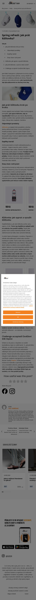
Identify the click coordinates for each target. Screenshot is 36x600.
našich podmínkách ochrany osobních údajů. (18, 306)
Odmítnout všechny (18, 322)
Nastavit (18, 312)
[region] (18, 300)
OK (18, 317)
